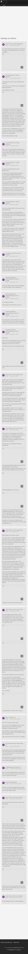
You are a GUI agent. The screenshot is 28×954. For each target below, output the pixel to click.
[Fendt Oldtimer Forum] (3, 1)
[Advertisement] (14, 22)
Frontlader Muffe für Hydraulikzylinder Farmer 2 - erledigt (12, 279)
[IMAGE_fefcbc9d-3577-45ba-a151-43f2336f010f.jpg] (13, 356)
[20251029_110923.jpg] (13, 814)
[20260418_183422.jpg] (13, 650)
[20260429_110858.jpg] (13, 480)
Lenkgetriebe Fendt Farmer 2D (13, 767)
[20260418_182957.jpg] (13, 701)
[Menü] (26, 1)
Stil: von (14, 949)
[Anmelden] (22, 2)
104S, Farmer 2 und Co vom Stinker (14, 43)
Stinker (6, 45)
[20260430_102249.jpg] (13, 455)
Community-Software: (14, 947)
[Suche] (18, 1)
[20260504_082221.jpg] (13, 500)
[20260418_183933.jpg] (13, 632)
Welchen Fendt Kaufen (11, 782)
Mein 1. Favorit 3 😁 (10, 717)
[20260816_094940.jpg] (13, 61)
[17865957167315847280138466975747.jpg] (13, 99)
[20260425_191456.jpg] (13, 593)
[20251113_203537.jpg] (13, 876)
